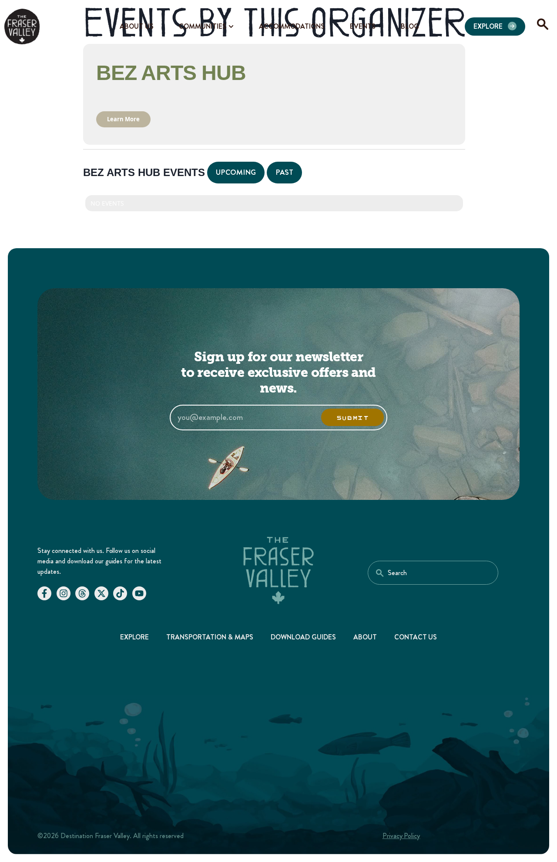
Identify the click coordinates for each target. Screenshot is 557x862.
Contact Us (415, 637)
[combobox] (433, 573)
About (365, 637)
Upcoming (236, 172)
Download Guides (303, 637)
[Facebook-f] (44, 593)
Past (284, 172)
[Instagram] (63, 593)
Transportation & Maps (209, 637)
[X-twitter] (101, 593)
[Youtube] (139, 593)
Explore (134, 637)
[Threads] (82, 593)
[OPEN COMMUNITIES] (231, 26)
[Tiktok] (120, 593)
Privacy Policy (401, 836)
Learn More (123, 119)
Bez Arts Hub (171, 72)
